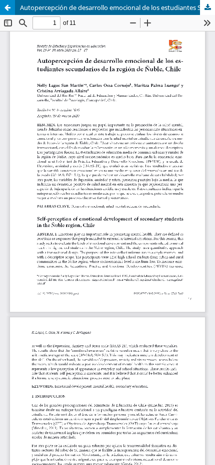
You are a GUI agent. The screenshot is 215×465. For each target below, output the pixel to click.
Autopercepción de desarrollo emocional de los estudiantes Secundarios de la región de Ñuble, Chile (117, 7)
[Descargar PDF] (207, 7)
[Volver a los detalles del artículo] (7, 7)
